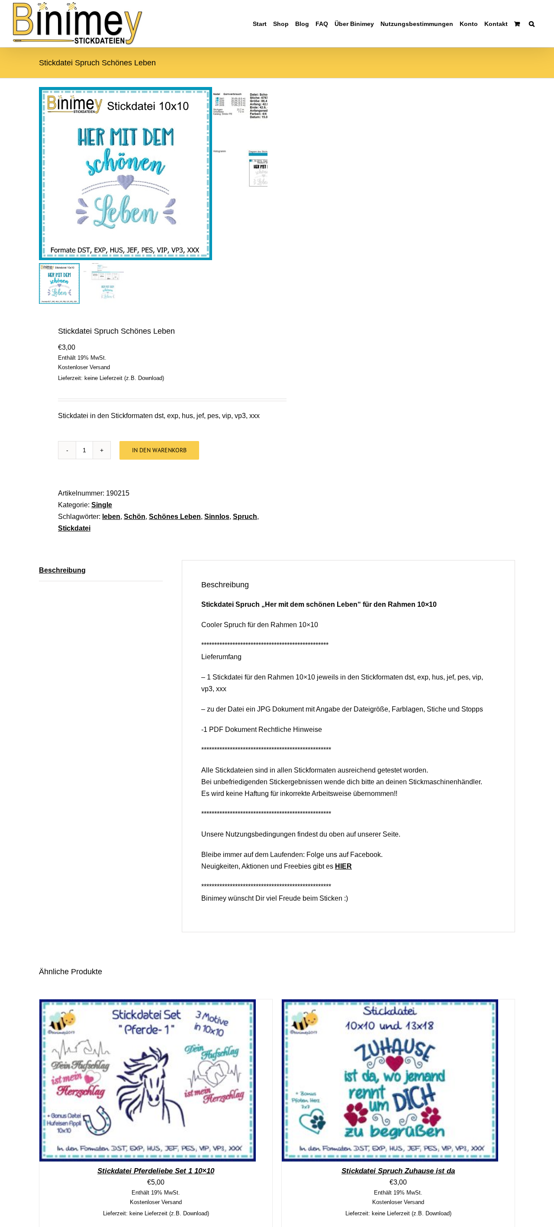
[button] (532, 23)
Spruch (245, 516)
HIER (343, 866)
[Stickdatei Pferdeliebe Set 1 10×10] (147, 1005)
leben (111, 516)
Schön (134, 516)
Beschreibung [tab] (62, 570)
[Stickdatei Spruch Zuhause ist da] (390, 1005)
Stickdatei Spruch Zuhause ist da (398, 1171)
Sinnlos (216, 516)
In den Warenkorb (159, 450)
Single (101, 505)
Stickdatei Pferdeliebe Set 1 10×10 (155, 1171)
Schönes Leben (175, 516)
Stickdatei (74, 528)
